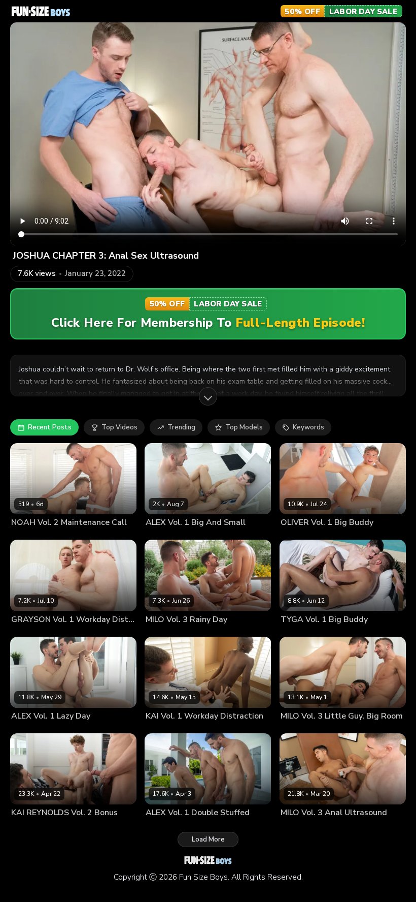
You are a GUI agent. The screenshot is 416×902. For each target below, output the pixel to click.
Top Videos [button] (119, 427)
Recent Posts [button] (50, 427)
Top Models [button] (244, 427)
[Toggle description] (208, 396)
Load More (208, 839)
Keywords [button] (308, 427)
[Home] (41, 11)
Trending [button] (181, 427)
